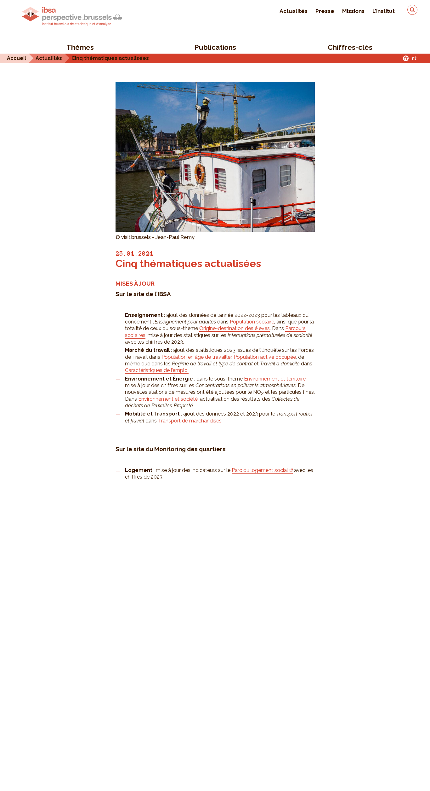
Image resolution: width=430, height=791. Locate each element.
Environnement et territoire (275, 379)
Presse (324, 11)
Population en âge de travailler (196, 357)
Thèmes (80, 47)
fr (406, 58)
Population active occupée (265, 357)
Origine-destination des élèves (234, 328)
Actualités (294, 11)
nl (414, 58)
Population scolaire (252, 322)
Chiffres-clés (350, 47)
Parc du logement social (260, 470)
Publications (215, 47)
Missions (353, 11)
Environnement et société (168, 399)
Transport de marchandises (190, 421)
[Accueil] (72, 16)
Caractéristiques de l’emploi (157, 370)
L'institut (383, 11)
